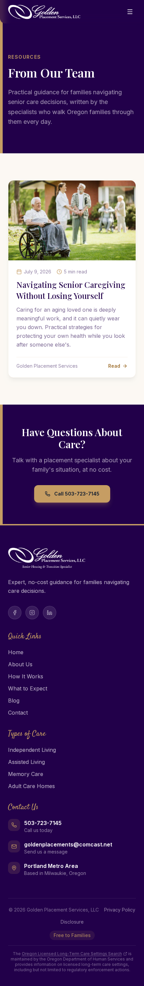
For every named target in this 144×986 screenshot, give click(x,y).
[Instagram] (32, 612)
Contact (18, 712)
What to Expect (27, 688)
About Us (20, 664)
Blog (13, 700)
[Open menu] (130, 12)
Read (114, 366)
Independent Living (32, 749)
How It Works (25, 676)
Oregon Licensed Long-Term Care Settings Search (72, 953)
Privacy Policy (119, 910)
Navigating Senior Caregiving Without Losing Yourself (70, 290)
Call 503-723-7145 (76, 494)
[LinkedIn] (49, 612)
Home (15, 652)
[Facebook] (14, 612)
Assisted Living (26, 762)
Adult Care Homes (31, 786)
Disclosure (72, 922)
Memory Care (25, 774)
